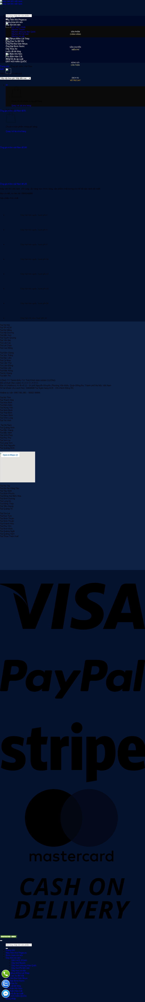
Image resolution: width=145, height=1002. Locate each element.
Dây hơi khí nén (13, 24)
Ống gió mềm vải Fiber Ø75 (13, 111)
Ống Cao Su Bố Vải (15, 41)
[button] (2, 69)
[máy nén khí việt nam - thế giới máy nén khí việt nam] (11, 2)
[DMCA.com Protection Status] (8, 937)
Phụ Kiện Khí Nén (14, 54)
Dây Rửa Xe (11, 49)
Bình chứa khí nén (14, 22)
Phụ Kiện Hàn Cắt (14, 56)
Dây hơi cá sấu (18, 36)
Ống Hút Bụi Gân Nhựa (16, 43)
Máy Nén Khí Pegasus (16, 19)
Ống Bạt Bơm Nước (15, 46)
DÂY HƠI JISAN (18, 27)
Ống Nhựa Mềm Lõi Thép (17, 38)
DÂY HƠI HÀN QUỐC (16, 61)
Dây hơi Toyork (18, 29)
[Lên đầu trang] (1, 940)
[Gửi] (7, 948)
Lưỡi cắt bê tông (13, 51)
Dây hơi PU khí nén (20, 34)
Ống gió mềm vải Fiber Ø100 (13, 147)
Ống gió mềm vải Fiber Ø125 (13, 184)
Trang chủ (10, 17)
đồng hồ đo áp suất (14, 59)
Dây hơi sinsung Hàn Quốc (23, 32)
